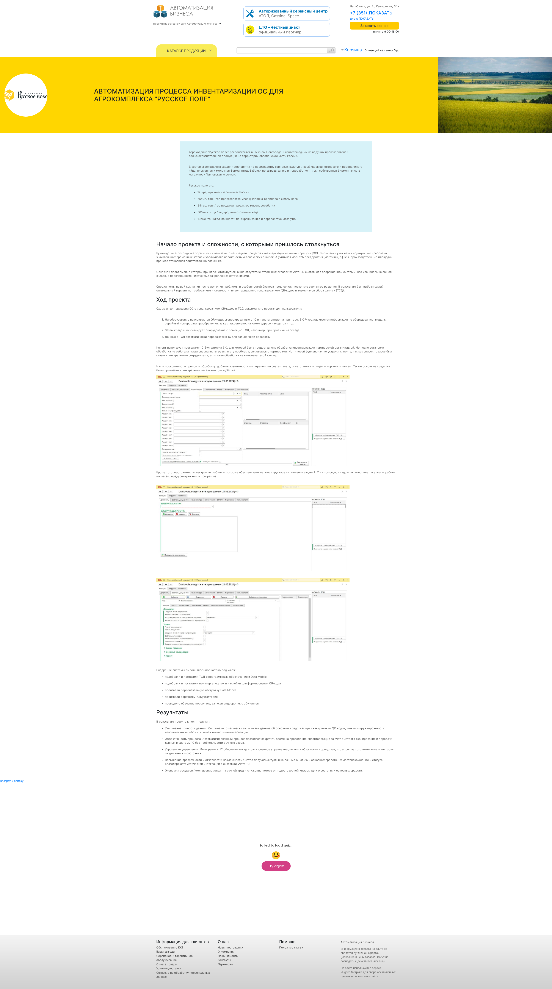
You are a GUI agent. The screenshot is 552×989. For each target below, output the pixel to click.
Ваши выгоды (165, 951)
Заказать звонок (374, 25)
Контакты (224, 960)
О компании (226, 951)
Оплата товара (166, 964)
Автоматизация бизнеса (357, 942)
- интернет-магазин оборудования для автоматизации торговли (188, 13)
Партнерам (225, 964)
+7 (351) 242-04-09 (370, 13)
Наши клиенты (228, 956)
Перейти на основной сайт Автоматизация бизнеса (185, 23)
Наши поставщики (230, 947)
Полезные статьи (291, 947)
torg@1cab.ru (359, 18)
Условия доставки (168, 968)
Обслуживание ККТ (169, 947)
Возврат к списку (12, 780)
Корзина (353, 49)
